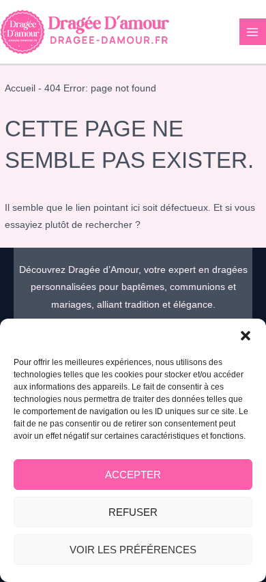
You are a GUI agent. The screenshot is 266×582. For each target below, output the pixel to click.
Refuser (133, 512)
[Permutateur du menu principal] (252, 31)
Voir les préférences (133, 549)
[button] (245, 336)
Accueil (20, 88)
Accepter (133, 474)
